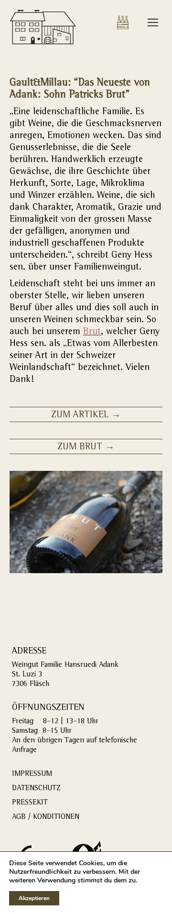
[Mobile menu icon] (152, 22)
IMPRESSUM (32, 774)
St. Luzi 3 (27, 675)
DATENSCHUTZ (36, 789)
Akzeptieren (34, 898)
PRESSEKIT (30, 803)
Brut (92, 332)
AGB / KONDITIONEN (45, 817)
